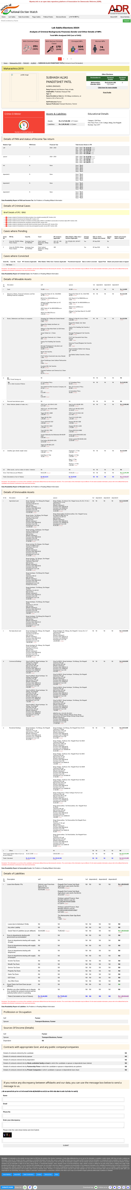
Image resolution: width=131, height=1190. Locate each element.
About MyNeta (124, 17)
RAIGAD (26, 63)
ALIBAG (33, 63)
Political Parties (48, 17)
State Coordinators (28, 1174)
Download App (88, 1187)
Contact (39, 1174)
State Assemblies (23, 17)
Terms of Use (48, 1174)
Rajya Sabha (36, 17)
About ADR (113, 17)
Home (3, 17)
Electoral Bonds (61, 17)
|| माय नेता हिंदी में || (74, 17)
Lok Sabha (12, 17)
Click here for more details (107, 87)
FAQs (56, 1174)
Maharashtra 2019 (15, 63)
